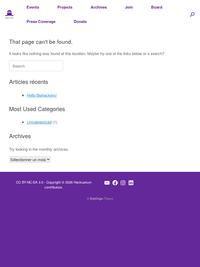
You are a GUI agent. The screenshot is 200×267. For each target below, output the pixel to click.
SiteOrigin (96, 198)
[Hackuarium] (9, 14)
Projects (64, 7)
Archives (99, 7)
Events (33, 7)
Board (156, 7)
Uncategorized (39, 122)
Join (129, 7)
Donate (80, 21)
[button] (192, 14)
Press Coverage (41, 21)
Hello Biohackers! (42, 95)
